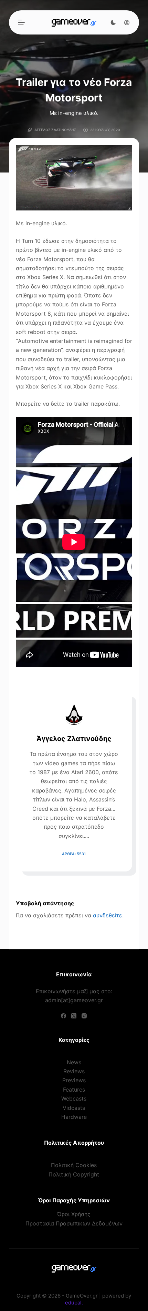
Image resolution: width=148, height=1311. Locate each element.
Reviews (74, 1071)
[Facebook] (63, 1015)
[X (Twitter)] (73, 1015)
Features (74, 1089)
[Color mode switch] (113, 22)
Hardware (74, 1116)
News (74, 1062)
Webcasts (73, 1098)
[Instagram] (84, 1015)
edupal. (74, 1302)
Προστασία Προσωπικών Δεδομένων (74, 1223)
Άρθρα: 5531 (74, 853)
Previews (74, 1080)
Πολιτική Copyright (74, 1174)
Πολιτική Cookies (74, 1165)
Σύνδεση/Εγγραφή (125, 22)
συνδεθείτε (107, 915)
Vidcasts (74, 1107)
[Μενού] (21, 22)
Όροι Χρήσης (74, 1214)
